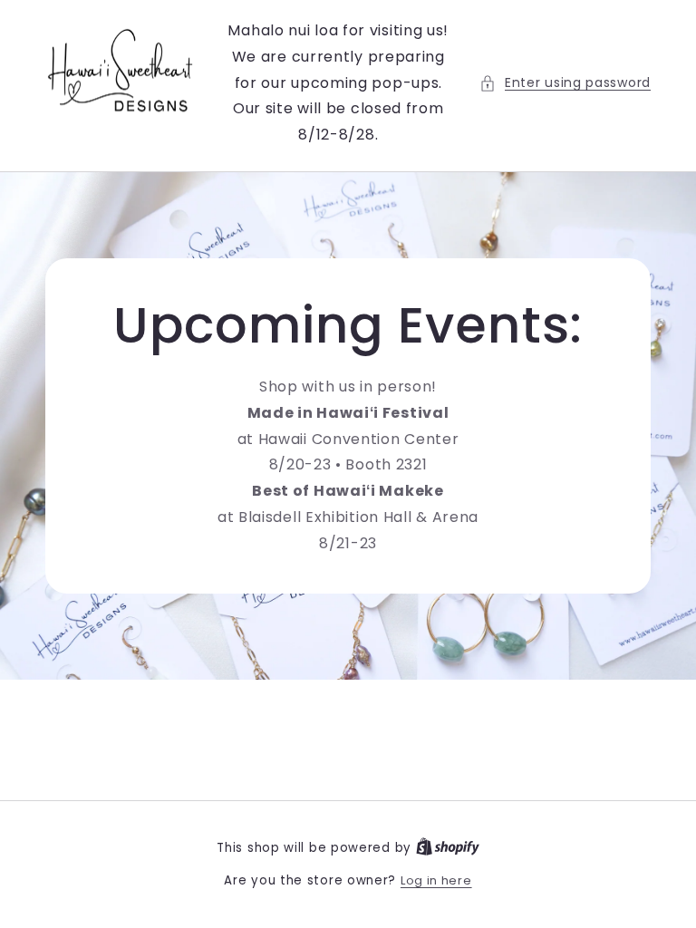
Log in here (436, 880)
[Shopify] (447, 847)
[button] (565, 83)
